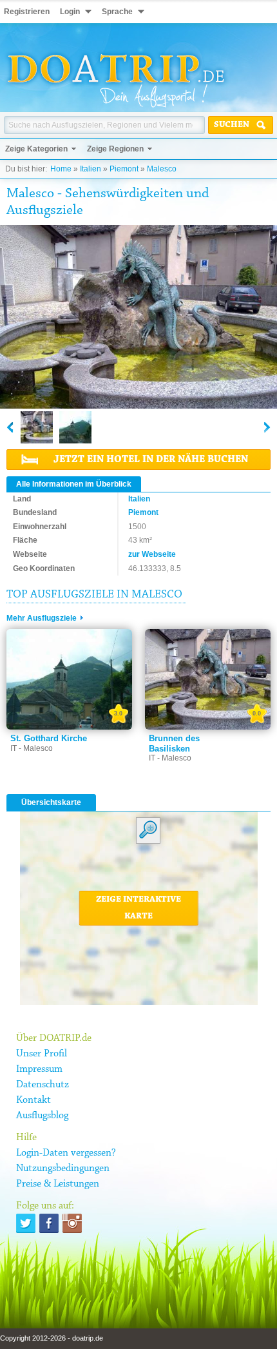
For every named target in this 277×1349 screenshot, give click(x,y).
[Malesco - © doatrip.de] (138, 318)
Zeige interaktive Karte (138, 908)
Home (61, 168)
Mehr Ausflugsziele (41, 618)
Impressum (39, 1069)
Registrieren (27, 11)
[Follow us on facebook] (49, 1223)
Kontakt (33, 1100)
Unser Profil (41, 1054)
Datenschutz (42, 1085)
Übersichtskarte (51, 802)
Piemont (124, 168)
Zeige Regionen (115, 148)
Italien (90, 168)
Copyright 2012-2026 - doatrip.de (51, 1338)
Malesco (162, 168)
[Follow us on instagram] (72, 1223)
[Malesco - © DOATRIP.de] (36, 427)
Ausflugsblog (42, 1116)
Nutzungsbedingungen (63, 1168)
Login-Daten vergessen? (66, 1153)
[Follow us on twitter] (25, 1223)
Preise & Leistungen (57, 1184)
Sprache (117, 11)
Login (70, 11)
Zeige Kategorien (36, 148)
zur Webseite (152, 554)
